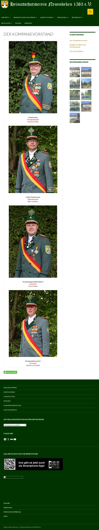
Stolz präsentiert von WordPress (30, 527)
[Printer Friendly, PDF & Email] (10, 372)
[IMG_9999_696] (75, 83)
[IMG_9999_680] (86, 106)
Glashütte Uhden (46, 17)
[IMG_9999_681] (75, 118)
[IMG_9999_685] (86, 95)
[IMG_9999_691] (75, 95)
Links (5, 516)
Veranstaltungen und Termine (24, 17)
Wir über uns (76, 17)
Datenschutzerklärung (12, 512)
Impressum (28, 23)
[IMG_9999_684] (75, 106)
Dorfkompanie (9, 392)
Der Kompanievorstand (78, 40)
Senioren (7, 401)
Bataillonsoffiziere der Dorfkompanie (78, 46)
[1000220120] (86, 83)
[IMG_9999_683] (75, 72)
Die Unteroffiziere (76, 51)
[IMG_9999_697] (86, 72)
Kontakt (18, 23)
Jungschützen (9, 396)
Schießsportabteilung (12, 405)
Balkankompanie (10, 387)
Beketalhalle (62, 17)
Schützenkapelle (10, 410)
